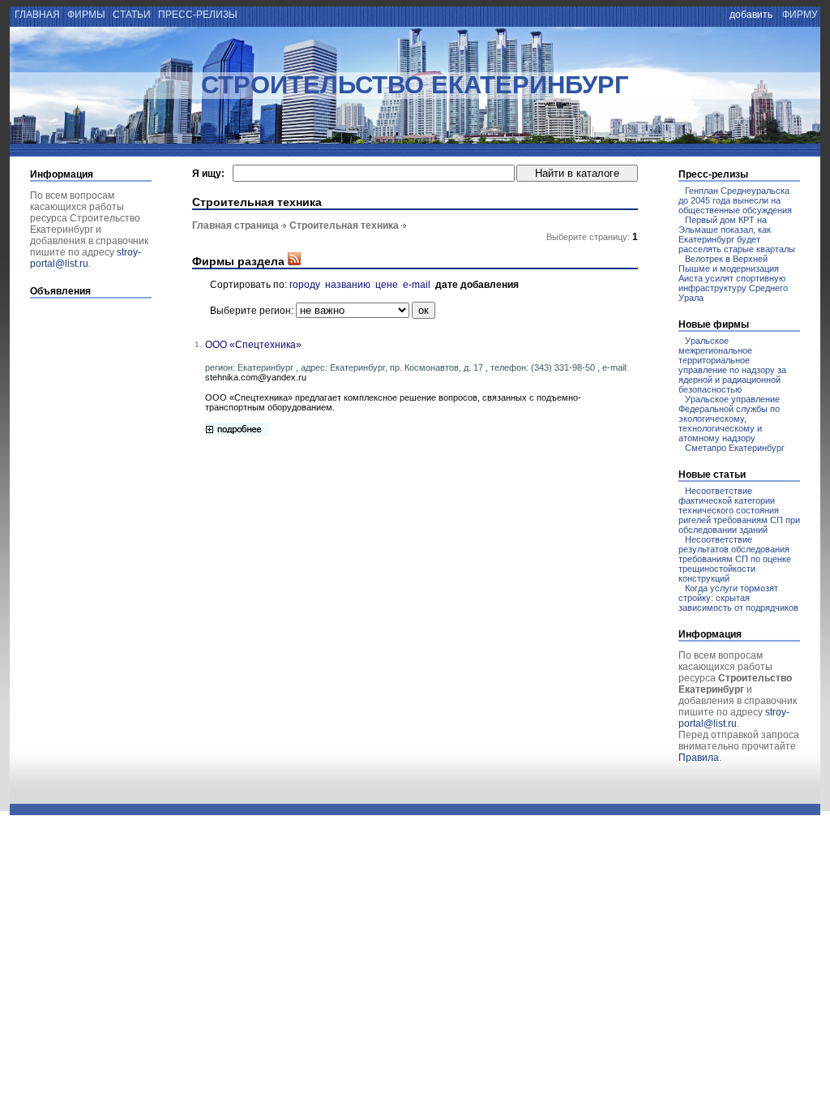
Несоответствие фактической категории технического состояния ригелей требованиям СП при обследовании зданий (739, 510)
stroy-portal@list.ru (85, 258)
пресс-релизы (198, 14)
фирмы (86, 14)
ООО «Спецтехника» (253, 344)
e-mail (416, 284)
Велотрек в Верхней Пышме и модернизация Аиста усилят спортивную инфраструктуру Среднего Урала (733, 278)
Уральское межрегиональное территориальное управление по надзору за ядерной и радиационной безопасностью (732, 365)
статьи (131, 14)
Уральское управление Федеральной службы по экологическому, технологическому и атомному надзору (729, 418)
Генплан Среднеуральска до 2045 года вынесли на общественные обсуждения (735, 200)
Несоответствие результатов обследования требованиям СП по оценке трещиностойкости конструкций (734, 559)
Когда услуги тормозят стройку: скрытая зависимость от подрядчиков (738, 597)
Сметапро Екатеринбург (735, 448)
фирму (800, 14)
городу (304, 284)
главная (36, 14)
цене (386, 284)
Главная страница (235, 225)
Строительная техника (344, 225)
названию (347, 284)
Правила (698, 757)
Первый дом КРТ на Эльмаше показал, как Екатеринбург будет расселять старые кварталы (736, 234)
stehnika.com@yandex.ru (255, 377)
